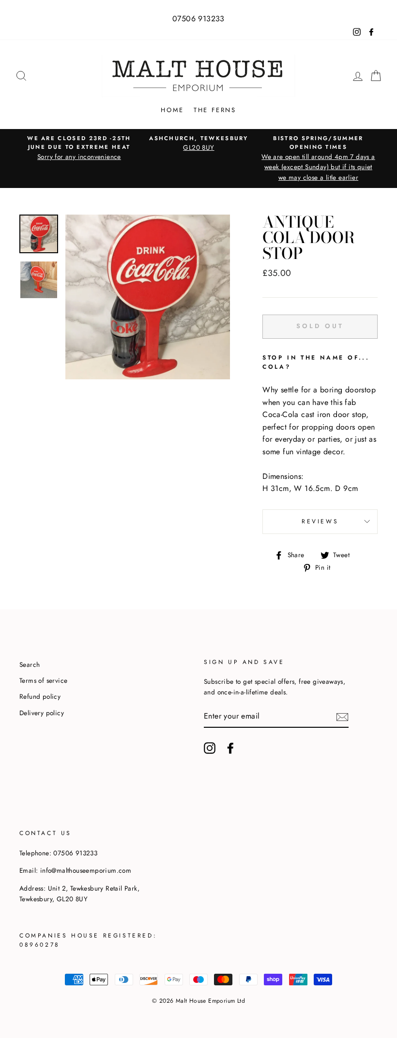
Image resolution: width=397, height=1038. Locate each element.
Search (29, 664)
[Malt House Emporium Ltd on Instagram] (209, 748)
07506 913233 (198, 18)
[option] (79, 148)
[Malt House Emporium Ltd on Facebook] (230, 748)
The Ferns (215, 110)
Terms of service (43, 680)
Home (172, 110)
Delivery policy (41, 713)
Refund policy (40, 696)
